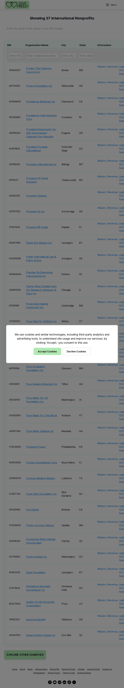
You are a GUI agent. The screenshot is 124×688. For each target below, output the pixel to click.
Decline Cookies (76, 351)
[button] (62, 344)
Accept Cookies (47, 351)
